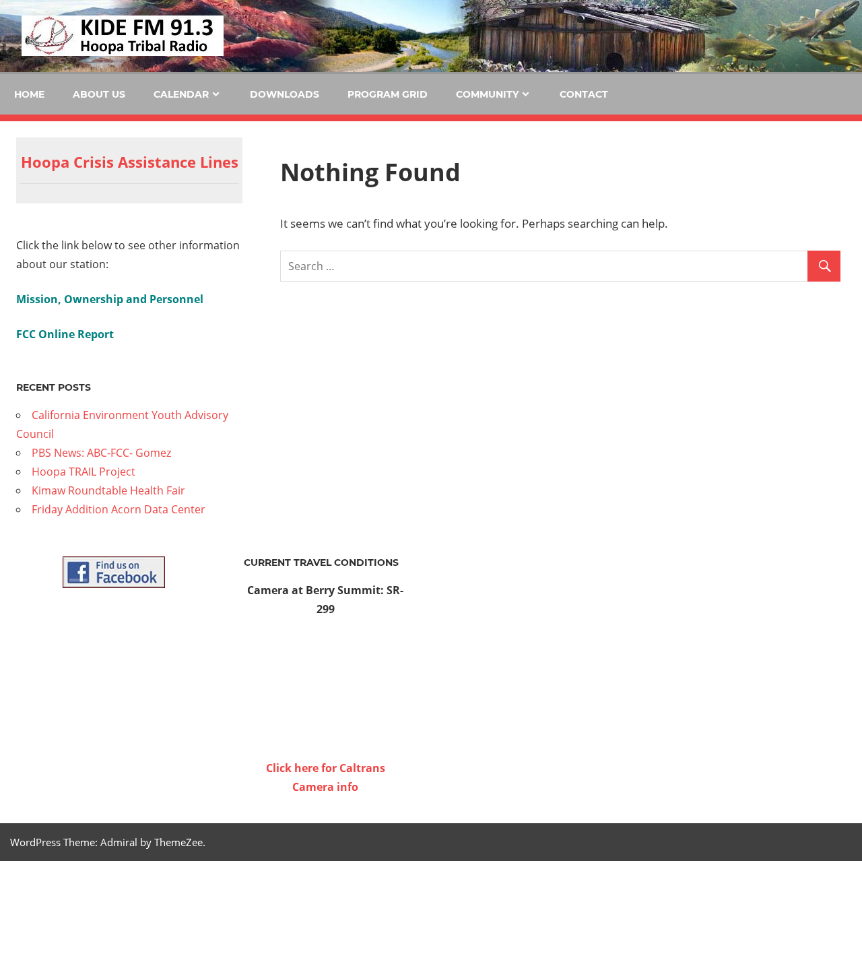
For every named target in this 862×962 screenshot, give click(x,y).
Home (29, 94)
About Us (99, 94)
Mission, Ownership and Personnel (109, 299)
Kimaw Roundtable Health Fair (108, 490)
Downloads (284, 94)
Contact (584, 94)
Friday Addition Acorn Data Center (118, 509)
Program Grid (387, 94)
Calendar (181, 94)
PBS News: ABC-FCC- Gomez (101, 452)
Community (487, 94)
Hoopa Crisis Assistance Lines (129, 162)
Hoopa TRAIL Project (83, 471)
